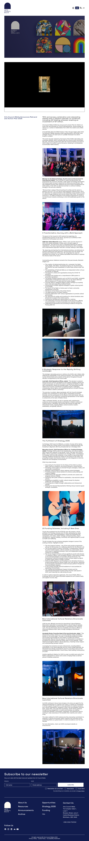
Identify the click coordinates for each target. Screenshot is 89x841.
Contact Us (68, 803)
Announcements (26, 810)
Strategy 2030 (49, 806)
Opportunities (48, 802)
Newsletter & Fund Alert (55, 788)
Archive (21, 814)
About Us (22, 802)
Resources (23, 806)
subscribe (70, 785)
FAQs (43, 814)
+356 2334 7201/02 (69, 822)
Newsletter (70, 788)
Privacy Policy (80, 791)
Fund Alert (81, 788)
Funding (46, 810)
